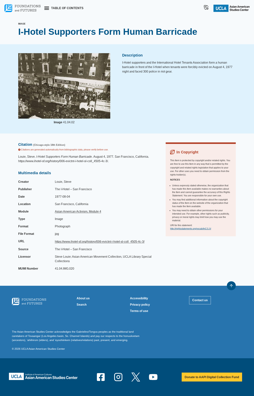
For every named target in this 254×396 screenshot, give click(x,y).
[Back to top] (231, 285)
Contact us (200, 300)
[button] (206, 7)
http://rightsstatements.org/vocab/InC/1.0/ (190, 228)
